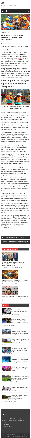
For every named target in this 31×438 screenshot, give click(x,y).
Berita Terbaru (4, 28)
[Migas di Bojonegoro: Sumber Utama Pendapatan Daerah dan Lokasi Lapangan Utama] (10, 274)
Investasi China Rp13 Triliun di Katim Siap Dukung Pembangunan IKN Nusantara (19, 369)
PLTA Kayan (18, 58)
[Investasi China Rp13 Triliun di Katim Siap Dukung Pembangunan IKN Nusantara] (6, 368)
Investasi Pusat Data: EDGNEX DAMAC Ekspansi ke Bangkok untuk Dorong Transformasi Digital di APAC (20, 359)
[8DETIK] (3, 11)
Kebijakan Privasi (8, 426)
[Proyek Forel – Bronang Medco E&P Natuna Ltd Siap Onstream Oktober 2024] (6, 349)
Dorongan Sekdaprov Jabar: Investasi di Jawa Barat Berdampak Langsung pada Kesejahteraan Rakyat (20, 378)
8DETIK (4, 3)
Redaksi (13, 267)
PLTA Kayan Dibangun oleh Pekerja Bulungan (13, 237)
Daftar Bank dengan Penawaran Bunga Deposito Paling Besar (16, 242)
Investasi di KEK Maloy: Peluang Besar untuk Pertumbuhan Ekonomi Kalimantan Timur (20, 341)
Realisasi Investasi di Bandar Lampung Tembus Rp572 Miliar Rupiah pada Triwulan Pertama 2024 (20, 331)
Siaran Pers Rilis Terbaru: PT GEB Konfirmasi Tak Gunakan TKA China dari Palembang (15, 297)
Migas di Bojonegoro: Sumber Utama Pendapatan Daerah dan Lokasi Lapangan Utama (15, 281)
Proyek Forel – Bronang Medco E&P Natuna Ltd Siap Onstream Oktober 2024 (19, 350)
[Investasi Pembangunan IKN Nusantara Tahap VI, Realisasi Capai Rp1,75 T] (6, 387)
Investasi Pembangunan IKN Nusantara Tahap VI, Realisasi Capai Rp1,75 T (19, 387)
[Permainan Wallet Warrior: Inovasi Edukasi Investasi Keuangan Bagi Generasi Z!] (6, 311)
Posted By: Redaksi (6, 43)
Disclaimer (6, 424)
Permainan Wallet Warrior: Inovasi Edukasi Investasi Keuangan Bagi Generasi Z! (19, 311)
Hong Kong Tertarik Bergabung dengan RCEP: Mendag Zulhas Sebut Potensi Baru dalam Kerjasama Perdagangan (14, 264)
